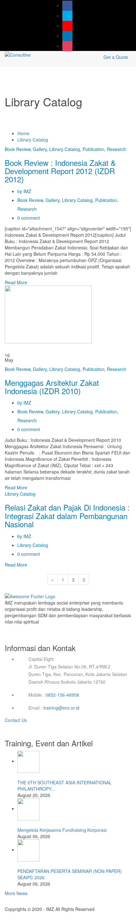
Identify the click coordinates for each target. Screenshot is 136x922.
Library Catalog (32, 139)
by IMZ (24, 191)
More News (16, 893)
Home (23, 133)
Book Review (17, 149)
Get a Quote (115, 57)
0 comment (28, 218)
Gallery (40, 149)
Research (116, 149)
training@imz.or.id (61, 708)
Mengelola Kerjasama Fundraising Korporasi (62, 830)
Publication (93, 149)
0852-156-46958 (62, 695)
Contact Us (16, 720)
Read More (16, 282)
